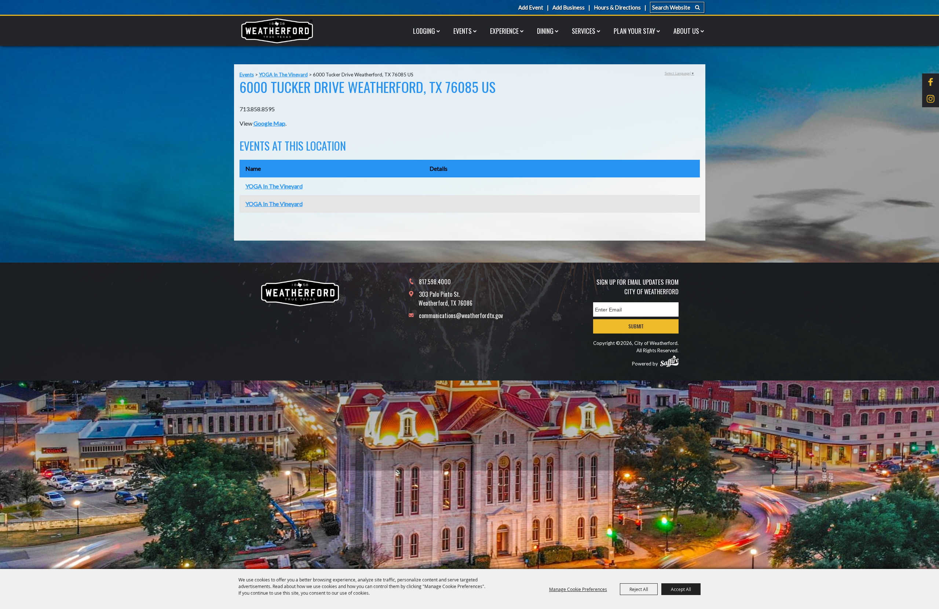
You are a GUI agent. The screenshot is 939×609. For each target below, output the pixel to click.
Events (462, 31)
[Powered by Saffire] (669, 361)
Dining (545, 31)
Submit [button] (636, 326)
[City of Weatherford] (277, 30)
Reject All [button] (638, 589)
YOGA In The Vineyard (283, 75)
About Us (686, 31)
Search (697, 7)
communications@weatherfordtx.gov (461, 315)
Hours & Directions (617, 7)
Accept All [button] (681, 589)
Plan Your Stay (634, 31)
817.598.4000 (435, 281)
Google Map (269, 123)
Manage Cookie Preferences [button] (578, 589)
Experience (504, 31)
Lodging (424, 31)
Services (583, 31)
